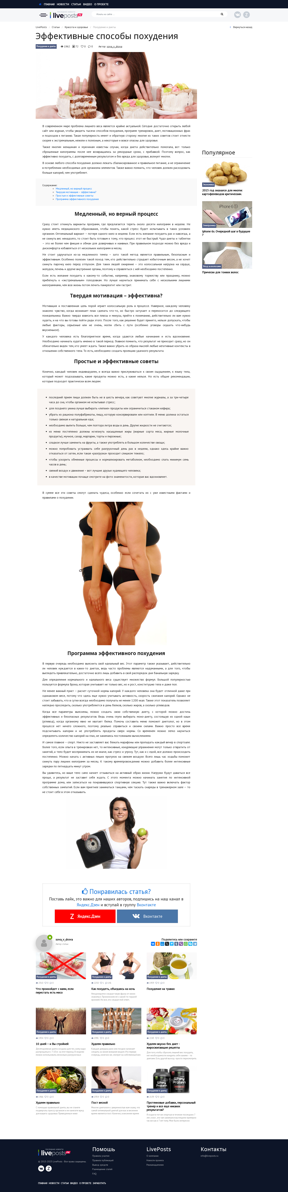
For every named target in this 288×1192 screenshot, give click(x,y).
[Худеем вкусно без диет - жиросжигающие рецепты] (172, 1021)
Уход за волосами (212, 266)
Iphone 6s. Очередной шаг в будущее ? (226, 233)
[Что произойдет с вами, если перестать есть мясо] (61, 965)
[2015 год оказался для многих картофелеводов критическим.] (227, 173)
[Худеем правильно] (116, 1021)
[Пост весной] (116, 1079)
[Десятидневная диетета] (61, 1021)
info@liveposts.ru (209, 1155)
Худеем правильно (103, 1044)
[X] (167, 944)
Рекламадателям (155, 1164)
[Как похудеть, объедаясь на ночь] (116, 965)
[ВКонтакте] (153, 944)
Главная (48, 4)
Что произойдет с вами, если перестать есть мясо (55, 990)
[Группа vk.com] (237, 14)
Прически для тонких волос (220, 272)
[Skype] (190, 944)
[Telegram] (195, 944)
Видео (87, 4)
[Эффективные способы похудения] (116, 85)
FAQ (94, 1173)
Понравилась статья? (119, 891)
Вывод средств (100, 1164)
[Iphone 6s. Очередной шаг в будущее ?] (227, 214)
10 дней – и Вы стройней (52, 1044)
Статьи (76, 4)
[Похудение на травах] (172, 965)
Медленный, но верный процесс (74, 188)
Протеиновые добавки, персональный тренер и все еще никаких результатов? (171, 1106)
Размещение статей (102, 1169)
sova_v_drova (114, 46)
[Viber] (181, 944)
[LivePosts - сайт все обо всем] (66, 15)
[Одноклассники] (158, 944)
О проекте (101, 4)
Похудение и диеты (46, 46)
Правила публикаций (103, 1160)
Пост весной (99, 1102)
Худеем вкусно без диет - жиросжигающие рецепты (163, 1045)
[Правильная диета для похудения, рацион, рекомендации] (61, 1079)
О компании (152, 1155)
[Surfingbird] (172, 944)
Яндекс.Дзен (88, 904)
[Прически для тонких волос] (227, 255)
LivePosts (41, 27)
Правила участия (100, 1155)
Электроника (209, 225)
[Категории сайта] (43, 15)
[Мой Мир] (162, 944)
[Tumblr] (176, 944)
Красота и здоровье (76, 27)
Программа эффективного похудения (77, 199)
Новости (63, 4)
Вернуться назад (242, 27)
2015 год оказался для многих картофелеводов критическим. (222, 192)
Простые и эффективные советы (74, 195)
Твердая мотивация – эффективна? (76, 192)
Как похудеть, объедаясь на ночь (113, 989)
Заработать (99, 1183)
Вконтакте (146, 904)
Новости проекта (155, 1160)
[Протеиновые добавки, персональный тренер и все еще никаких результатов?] (172, 1079)
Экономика (208, 184)
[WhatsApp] (186, 944)
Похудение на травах (161, 989)
